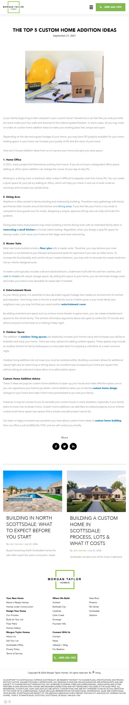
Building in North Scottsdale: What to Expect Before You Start (29, 527)
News (55, 640)
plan (49, 248)
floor (43, 248)
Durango (57, 619)
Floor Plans (11, 623)
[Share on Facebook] (55, 446)
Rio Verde (94, 606)
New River (94, 598)
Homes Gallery (13, 628)
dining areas (65, 206)
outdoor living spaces (33, 337)
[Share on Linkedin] (73, 446)
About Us (11, 636)
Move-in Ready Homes (17, 602)
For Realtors (58, 649)
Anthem (57, 602)
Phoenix (93, 602)
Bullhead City (59, 606)
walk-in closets (11, 276)
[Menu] (91, 7)
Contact (56, 636)
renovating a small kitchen (19, 229)
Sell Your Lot (12, 640)
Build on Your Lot (14, 619)
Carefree (57, 611)
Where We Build (61, 598)
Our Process (12, 615)
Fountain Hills (59, 623)
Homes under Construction (19, 606)
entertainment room (73, 304)
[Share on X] (64, 446)
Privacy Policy (13, 649)
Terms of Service (14, 653)
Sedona (93, 615)
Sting (98, 672)
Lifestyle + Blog (60, 645)
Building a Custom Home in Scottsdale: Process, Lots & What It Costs (94, 531)
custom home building (108, 420)
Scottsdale (94, 611)
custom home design (105, 388)
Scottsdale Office (14, 645)
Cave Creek (58, 615)
